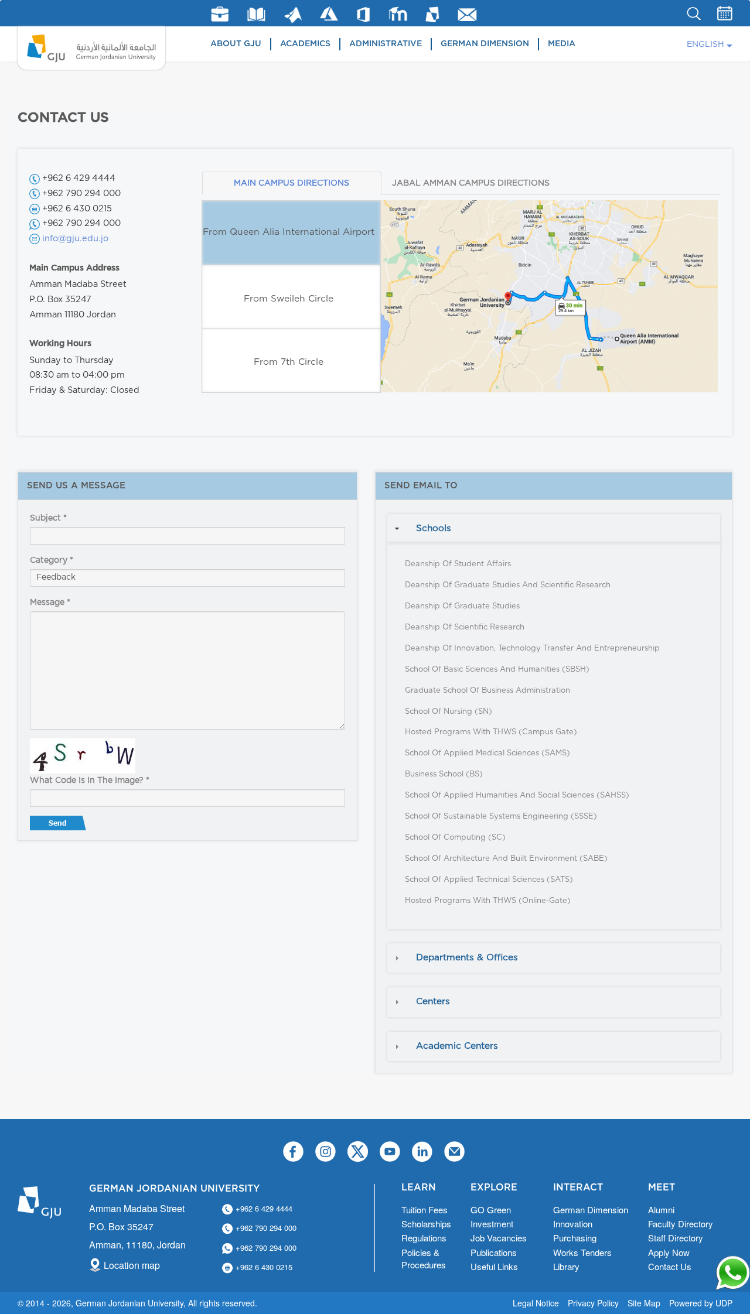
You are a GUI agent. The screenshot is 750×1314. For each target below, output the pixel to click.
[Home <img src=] (91, 48)
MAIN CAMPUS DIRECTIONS (291, 183)
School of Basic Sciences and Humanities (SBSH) (497, 669)
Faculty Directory (680, 1223)
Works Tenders (582, 1252)
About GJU (235, 44)
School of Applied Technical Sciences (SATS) (489, 880)
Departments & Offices (467, 957)
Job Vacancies (499, 1237)
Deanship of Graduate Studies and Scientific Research (508, 585)
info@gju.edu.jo (75, 238)
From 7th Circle (288, 362)
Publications (494, 1252)
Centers (433, 1001)
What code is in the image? (89, 780)
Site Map (644, 1303)
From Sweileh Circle (288, 299)
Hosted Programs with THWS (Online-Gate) (488, 901)
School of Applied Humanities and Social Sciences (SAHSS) (517, 795)
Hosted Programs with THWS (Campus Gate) (491, 732)
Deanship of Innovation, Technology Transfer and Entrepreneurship (532, 648)
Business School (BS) (444, 774)
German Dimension (485, 44)
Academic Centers (457, 1046)
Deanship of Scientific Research (464, 627)
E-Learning (398, 13)
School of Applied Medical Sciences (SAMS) (487, 753)
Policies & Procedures (423, 1258)
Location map (132, 1265)
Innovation (572, 1223)
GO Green (491, 1209)
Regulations (423, 1237)
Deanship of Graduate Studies (462, 606)
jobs (219, 14)
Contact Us (669, 1266)
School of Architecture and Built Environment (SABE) (506, 859)
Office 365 (363, 14)
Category (51, 560)
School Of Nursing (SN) (448, 712)
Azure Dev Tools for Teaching (329, 13)
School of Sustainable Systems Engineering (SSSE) (501, 816)
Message (50, 602)
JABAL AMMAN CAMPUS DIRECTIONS (471, 183)
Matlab (293, 14)
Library (256, 14)
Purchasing (574, 1237)
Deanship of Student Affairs (458, 564)
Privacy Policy (593, 1303)
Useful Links (494, 1266)
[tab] (553, 528)
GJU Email (467, 14)
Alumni (661, 1209)
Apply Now (669, 1252)
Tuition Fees (424, 1209)
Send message (59, 826)
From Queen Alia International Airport (288, 232)
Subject (48, 518)
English (705, 44)
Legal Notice (536, 1303)
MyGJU (432, 14)
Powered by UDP (700, 1303)
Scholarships (426, 1223)
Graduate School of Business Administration (487, 690)
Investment (492, 1223)
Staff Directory (675, 1237)
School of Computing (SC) (455, 837)
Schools (433, 528)
